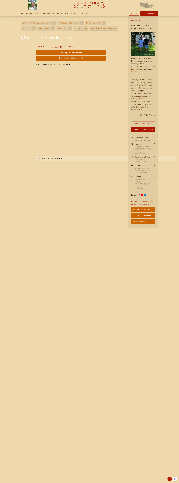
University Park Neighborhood (70, 52)
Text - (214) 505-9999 (143, 215)
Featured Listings (31, 13)
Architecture (61, 13)
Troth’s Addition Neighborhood (71, 58)
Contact (148, 13)
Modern (73, 13)
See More (134, 72)
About (133, 13)
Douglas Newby (136, 21)
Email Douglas (141, 221)
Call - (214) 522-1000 (143, 209)
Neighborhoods (46, 13)
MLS (82, 13)
